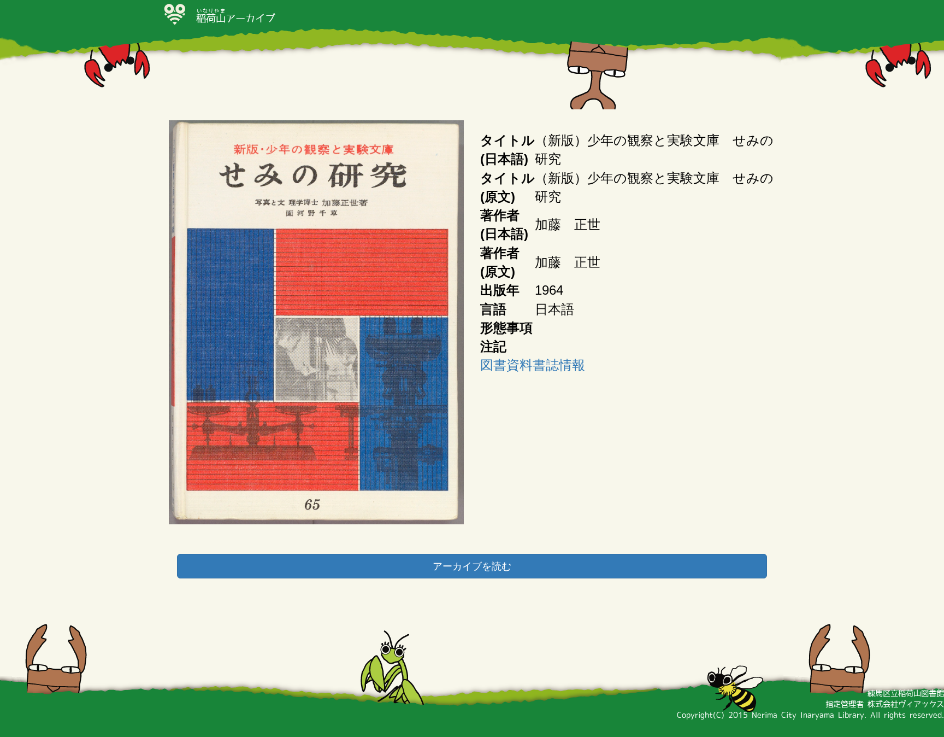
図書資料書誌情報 (532, 365)
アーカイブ (235, 18)
